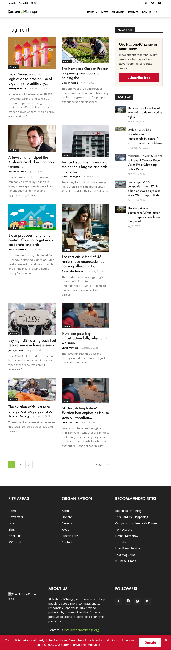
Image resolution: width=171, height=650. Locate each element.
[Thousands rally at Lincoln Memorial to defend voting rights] (120, 109)
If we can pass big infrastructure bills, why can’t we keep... (84, 338)
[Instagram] (146, 3)
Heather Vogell (71, 176)
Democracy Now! (127, 536)
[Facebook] (139, 3)
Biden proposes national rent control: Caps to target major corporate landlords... (31, 240)
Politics (14, 67)
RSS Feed (14, 542)
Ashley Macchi (17, 88)
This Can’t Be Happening (131, 517)
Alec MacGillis (17, 171)
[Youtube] (159, 3)
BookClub (14, 536)
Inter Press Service (127, 548)
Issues (90, 12)
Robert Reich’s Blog (128, 511)
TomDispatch (124, 529)
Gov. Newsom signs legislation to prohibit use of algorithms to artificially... (30, 78)
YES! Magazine (125, 555)
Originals (118, 12)
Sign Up (146, 12)
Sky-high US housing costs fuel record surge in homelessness (32, 342)
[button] (158, 12)
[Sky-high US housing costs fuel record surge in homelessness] (32, 319)
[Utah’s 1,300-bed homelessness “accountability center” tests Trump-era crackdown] (120, 129)
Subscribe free (138, 77)
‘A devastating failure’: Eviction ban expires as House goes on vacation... (85, 412)
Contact (67, 542)
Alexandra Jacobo (72, 271)
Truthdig (120, 542)
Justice (66, 155)
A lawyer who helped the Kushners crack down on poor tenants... (31, 162)
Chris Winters (70, 347)
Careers (67, 523)
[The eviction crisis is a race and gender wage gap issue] (32, 390)
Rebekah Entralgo (19, 416)
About (66, 511)
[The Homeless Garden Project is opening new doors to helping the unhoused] (85, 50)
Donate (133, 12)
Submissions (70, 536)
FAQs (65, 529)
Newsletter (15, 517)
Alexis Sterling (17, 249)
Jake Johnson (16, 350)
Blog (11, 529)
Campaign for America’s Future (136, 523)
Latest (104, 12)
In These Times (125, 561)
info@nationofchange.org (81, 630)
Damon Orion (70, 82)
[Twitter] (153, 3)
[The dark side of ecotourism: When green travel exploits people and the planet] (120, 209)
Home (12, 511)
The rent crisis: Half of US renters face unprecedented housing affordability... (83, 261)
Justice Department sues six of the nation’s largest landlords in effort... (85, 166)
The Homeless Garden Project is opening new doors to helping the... (85, 73)
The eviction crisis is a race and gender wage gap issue (30, 408)
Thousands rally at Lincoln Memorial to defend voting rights (145, 112)
